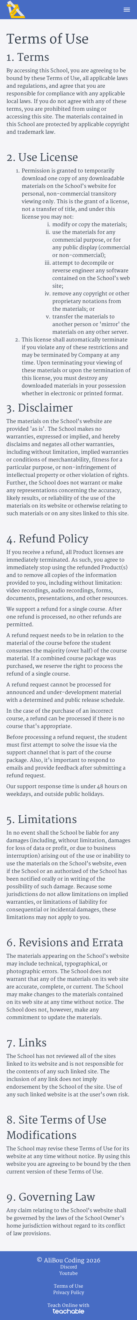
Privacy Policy (68, 1292)
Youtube (68, 1273)
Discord (68, 1267)
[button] (127, 9)
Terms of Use (68, 1286)
